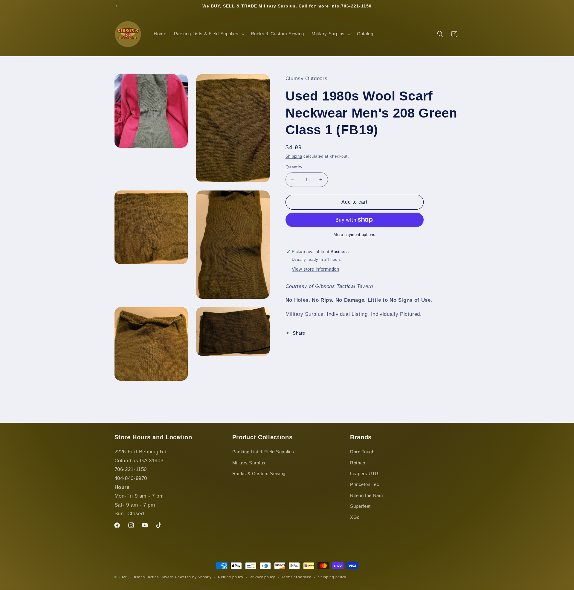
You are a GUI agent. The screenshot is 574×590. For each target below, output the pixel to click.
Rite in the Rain (366, 495)
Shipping (294, 156)
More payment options (354, 235)
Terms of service (297, 577)
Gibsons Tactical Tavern (151, 577)
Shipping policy (332, 577)
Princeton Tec (364, 484)
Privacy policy (262, 577)
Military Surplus (248, 463)
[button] (208, 34)
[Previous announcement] (116, 6)
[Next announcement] (457, 6)
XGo (355, 517)
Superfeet (360, 506)
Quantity (294, 167)
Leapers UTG (364, 473)
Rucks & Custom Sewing (259, 473)
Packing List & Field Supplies (263, 452)
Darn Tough (362, 452)
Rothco (357, 463)
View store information (315, 269)
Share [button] (299, 333)
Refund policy (230, 577)
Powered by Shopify (193, 577)
